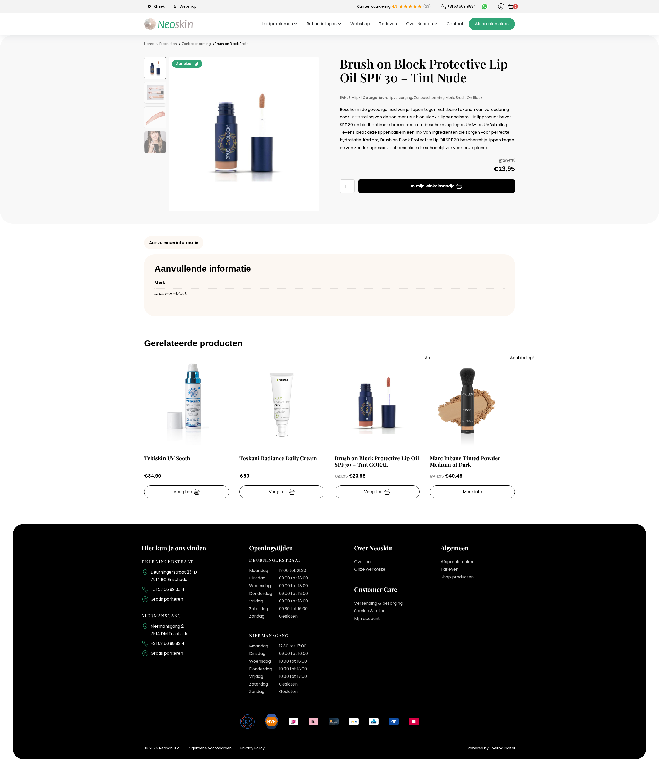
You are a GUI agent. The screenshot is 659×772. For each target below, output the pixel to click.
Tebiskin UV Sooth (167, 458)
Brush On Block (469, 97)
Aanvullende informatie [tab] (173, 243)
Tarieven (449, 569)
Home (149, 43)
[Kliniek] (150, 6)
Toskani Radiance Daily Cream (278, 458)
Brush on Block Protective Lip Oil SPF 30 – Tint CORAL (377, 461)
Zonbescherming (196, 43)
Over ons (363, 562)
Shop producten (457, 577)
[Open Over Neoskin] (435, 24)
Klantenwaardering (377, 6)
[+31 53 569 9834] (443, 6)
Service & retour (370, 611)
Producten (168, 43)
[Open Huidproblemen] (295, 24)
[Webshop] (176, 6)
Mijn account (367, 618)
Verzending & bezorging (378, 603)
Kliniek (159, 6)
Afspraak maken (457, 562)
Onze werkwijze (369, 569)
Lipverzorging (400, 97)
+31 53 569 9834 (461, 6)
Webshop (188, 6)
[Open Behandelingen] (339, 24)
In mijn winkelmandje (433, 186)
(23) (427, 6)
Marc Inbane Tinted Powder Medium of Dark (465, 461)
